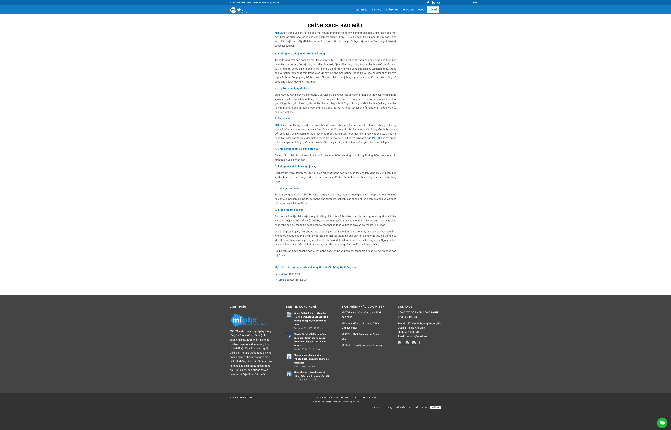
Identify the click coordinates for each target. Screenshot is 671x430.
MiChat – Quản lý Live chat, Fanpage (362, 345)
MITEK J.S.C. (330, 397)
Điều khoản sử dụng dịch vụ (346, 402)
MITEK (233, 2)
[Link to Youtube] (438, 2)
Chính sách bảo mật (321, 402)
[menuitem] (233, 2)
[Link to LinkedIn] (433, 2)
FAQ (475, 2)
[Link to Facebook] (428, 2)
